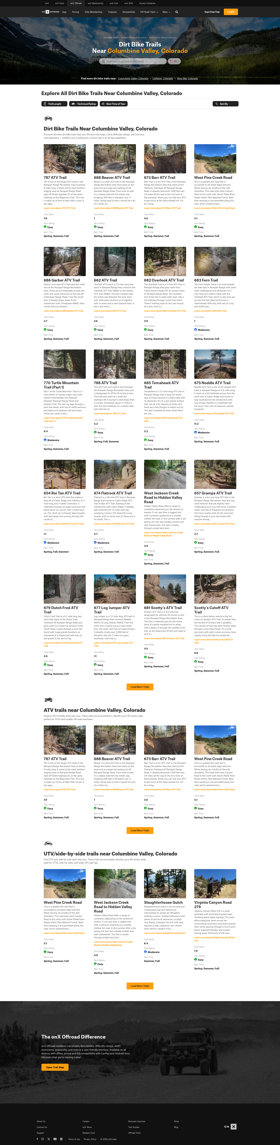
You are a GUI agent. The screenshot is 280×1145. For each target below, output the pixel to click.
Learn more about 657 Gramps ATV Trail (215, 513)
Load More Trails (140, 687)
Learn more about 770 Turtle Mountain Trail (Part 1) (64, 400)
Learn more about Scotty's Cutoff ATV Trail (215, 625)
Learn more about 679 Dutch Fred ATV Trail (64, 625)
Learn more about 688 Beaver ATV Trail (115, 191)
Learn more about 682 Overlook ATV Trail (165, 294)
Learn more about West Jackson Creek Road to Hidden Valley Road (165, 513)
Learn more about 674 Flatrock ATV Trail (115, 513)
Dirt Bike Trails (111, 37)
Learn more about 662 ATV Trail (115, 294)
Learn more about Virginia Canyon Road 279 (215, 922)
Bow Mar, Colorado (187, 78)
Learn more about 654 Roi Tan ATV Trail (64, 513)
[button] (54, 103)
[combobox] (135, 61)
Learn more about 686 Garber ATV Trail (64, 294)
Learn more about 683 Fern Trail (215, 294)
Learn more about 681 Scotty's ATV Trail (165, 625)
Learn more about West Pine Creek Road (215, 191)
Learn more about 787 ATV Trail (64, 191)
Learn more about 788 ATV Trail (115, 400)
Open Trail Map (55, 1067)
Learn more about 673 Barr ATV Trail (165, 191)
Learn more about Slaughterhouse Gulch (165, 922)
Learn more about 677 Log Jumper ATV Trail (115, 625)
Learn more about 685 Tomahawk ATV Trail (165, 400)
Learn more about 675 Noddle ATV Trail (215, 400)
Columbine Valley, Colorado (133, 78)
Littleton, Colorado (163, 78)
